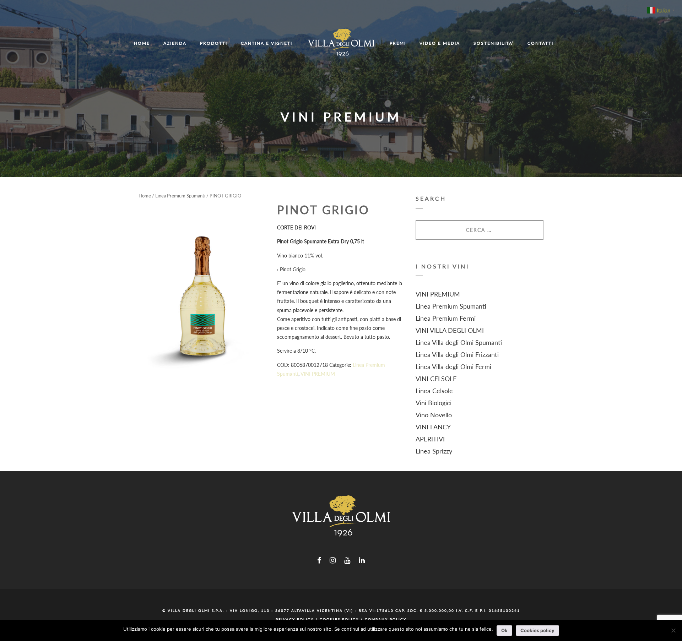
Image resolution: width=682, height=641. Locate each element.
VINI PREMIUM (318, 374)
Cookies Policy (339, 619)
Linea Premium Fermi (446, 318)
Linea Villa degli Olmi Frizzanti (457, 354)
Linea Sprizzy (434, 451)
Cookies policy (537, 630)
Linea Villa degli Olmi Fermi (453, 366)
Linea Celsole (434, 391)
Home (145, 196)
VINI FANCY (433, 427)
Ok (504, 630)
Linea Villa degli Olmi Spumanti (459, 342)
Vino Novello (434, 415)
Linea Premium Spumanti (180, 196)
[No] (673, 630)
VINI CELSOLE (436, 378)
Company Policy (385, 619)
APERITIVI (430, 439)
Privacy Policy (295, 619)
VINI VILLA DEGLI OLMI (450, 330)
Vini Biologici (433, 403)
